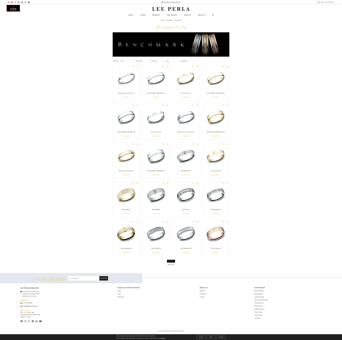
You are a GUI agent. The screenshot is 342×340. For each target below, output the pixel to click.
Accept (201, 337)
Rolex (130, 15)
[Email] (9, 2)
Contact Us (203, 294)
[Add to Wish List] (134, 67)
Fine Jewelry (172, 15)
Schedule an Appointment (172, 2)
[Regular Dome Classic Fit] (126, 78)
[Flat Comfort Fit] (186, 78)
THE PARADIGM (185, 248)
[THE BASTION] (216, 195)
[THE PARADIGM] (186, 233)
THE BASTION (216, 209)
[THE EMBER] (156, 195)
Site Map (257, 318)
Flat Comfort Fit (186, 93)
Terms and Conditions (261, 300)
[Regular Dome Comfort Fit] (186, 117)
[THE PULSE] (186, 195)
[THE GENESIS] (216, 233)
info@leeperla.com (30, 306)
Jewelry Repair (259, 290)
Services (187, 15)
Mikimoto (156, 15)
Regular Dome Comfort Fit (185, 132)
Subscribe (103, 278)
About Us (201, 15)
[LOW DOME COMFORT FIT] (156, 78)
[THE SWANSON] (186, 156)
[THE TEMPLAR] (156, 233)
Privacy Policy (258, 303)
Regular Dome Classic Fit (126, 93)
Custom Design (259, 297)
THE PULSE (186, 209)
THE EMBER (156, 209)
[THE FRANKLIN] (126, 233)
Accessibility (258, 315)
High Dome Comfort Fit (126, 170)
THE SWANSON (186, 170)
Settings (221, 337)
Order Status (258, 312)
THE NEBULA (126, 209)
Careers (202, 297)
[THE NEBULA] (126, 195)
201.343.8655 (27, 303)
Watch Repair (258, 294)
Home (163, 20)
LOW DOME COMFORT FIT (156, 93)
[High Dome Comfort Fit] (126, 156)
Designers (169, 20)
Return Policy (258, 306)
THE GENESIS (215, 248)
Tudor (142, 15)
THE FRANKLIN (126, 248)
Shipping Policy (259, 309)
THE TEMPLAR (156, 248)
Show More (171, 261)
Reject (211, 337)
